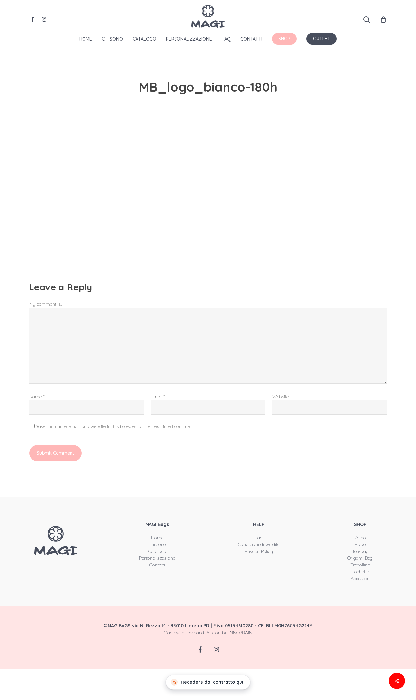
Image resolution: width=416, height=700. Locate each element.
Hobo (360, 544)
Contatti (157, 565)
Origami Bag (360, 558)
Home (157, 538)
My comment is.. (45, 304)
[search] (366, 19)
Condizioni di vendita (259, 544)
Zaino (360, 538)
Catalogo (157, 551)
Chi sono (157, 544)
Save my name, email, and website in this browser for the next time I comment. (115, 426)
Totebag (360, 551)
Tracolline (360, 565)
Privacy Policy (259, 551)
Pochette (360, 572)
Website (280, 397)
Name (37, 397)
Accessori (360, 578)
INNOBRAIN (240, 633)
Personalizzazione (157, 558)
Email (158, 397)
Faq (259, 538)
